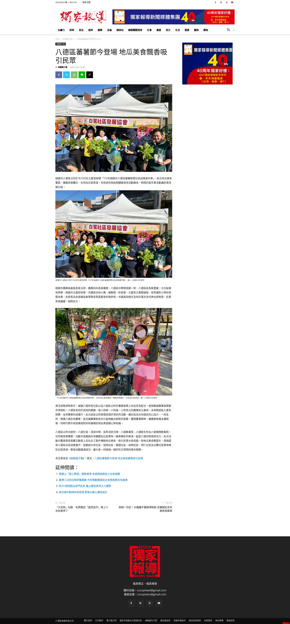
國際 (100, 30)
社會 (149, 30)
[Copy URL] (89, 74)
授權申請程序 (180, 620)
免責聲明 (208, 620)
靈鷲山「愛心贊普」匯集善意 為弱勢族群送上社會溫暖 (89, 473)
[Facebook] (215, 2)
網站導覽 (219, 620)
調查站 (120, 30)
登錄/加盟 (86, 2)
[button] (230, 30)
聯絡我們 (231, 620)
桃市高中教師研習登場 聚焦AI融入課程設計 (83, 492)
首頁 (57, 39)
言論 (109, 30)
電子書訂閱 (111, 620)
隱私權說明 (165, 620)
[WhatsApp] (74, 74)
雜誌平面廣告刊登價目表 (131, 620)
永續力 (61, 30)
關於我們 (88, 620)
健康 (187, 30)
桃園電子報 (68, 39)
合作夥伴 (99, 620)
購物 (205, 30)
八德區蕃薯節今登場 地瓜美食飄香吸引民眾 (118, 458)
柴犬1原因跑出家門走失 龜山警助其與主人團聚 (85, 486)
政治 (81, 30)
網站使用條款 (195, 620)
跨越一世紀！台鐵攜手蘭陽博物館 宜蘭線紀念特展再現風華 (145, 509)
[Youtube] (232, 2)
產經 (158, 30)
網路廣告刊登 (151, 620)
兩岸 (90, 30)
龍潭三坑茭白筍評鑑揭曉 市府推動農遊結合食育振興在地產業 (93, 479)
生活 (177, 30)
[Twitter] (226, 2)
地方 (168, 30)
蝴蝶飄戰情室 (135, 30)
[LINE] (82, 74)
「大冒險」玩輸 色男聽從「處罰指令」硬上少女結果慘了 (81, 509)
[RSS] (221, 2)
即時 (71, 30)
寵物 (196, 30)
